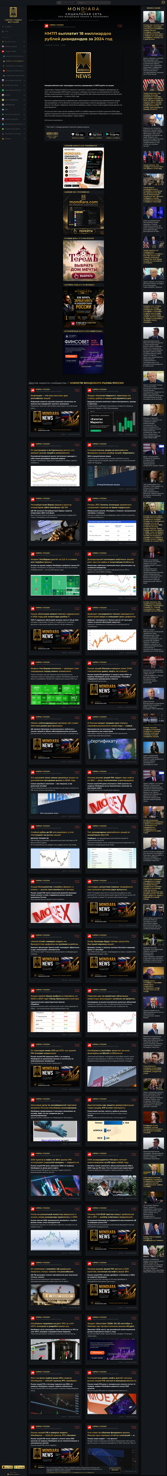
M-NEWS (8, 27)
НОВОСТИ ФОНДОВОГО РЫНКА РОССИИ (53, 20)
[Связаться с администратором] (163, 2)
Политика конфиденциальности (58, 1472)
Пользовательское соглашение (83, 1472)
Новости (32, 20)
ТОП (6, 31)
